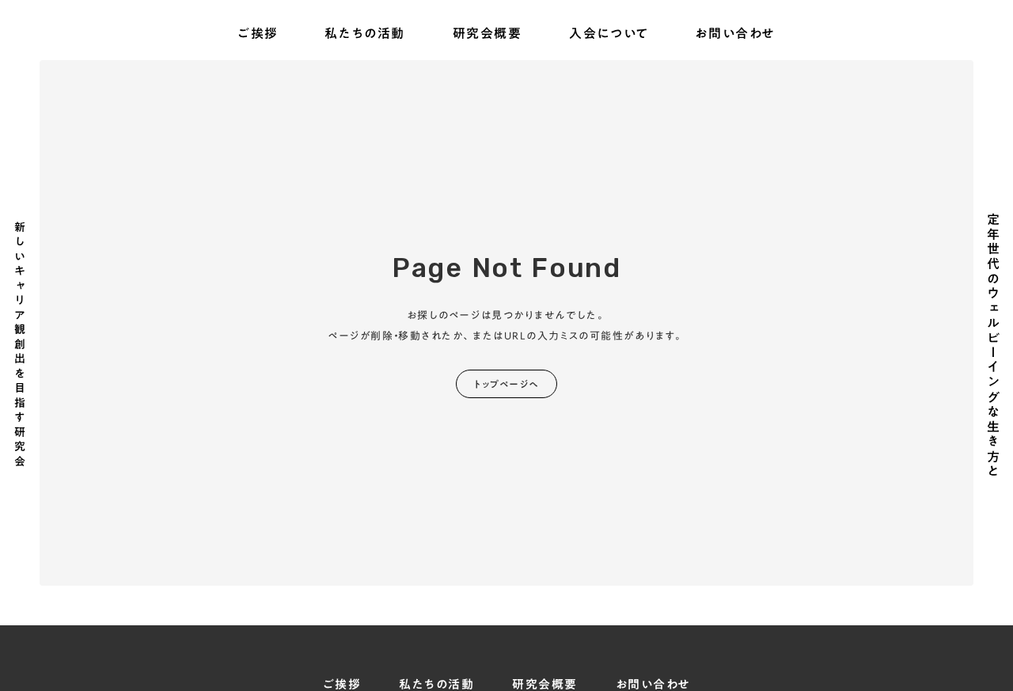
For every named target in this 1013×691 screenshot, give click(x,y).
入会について (609, 34)
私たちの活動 (364, 34)
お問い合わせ (735, 34)
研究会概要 (487, 34)
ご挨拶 (258, 34)
